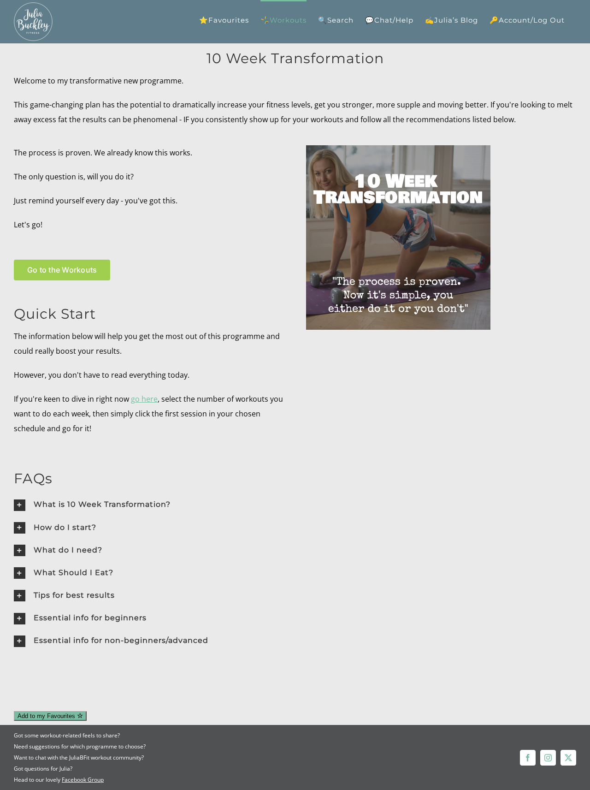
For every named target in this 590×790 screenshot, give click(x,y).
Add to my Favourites (47, 716)
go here (144, 399)
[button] (149, 504)
